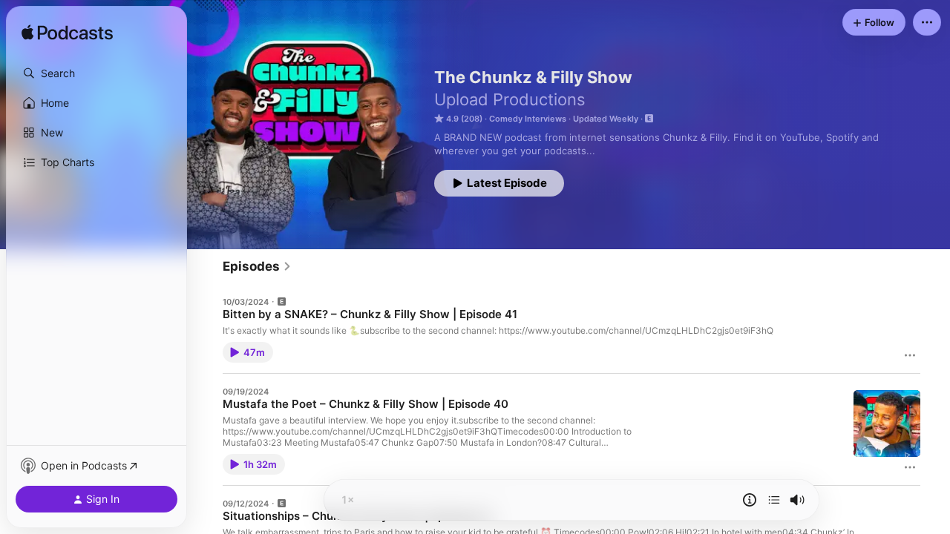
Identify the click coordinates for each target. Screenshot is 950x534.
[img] (67, 33)
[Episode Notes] (750, 500)
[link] (257, 266)
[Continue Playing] (774, 500)
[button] (96, 73)
